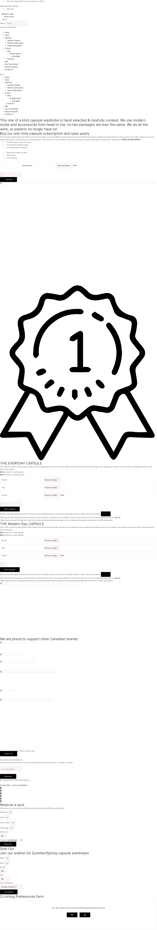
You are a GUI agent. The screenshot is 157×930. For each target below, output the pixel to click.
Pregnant (3, 840)
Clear (75, 165)
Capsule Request (6, 883)
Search (2, 23)
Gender (4, 495)
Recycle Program (11, 67)
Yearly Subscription (14, 46)
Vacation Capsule (13, 40)
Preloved (10, 59)
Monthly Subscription (15, 43)
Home (7, 32)
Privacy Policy (5, 785)
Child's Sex (4, 832)
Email (2, 817)
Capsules (8, 38)
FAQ (6, 62)
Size (3, 487)
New (9, 51)
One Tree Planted (11, 64)
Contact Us (9, 69)
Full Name (4, 812)
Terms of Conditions (20, 785)
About (7, 35)
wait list (117, 517)
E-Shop (7, 48)
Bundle (4, 480)
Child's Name (5, 823)
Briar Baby (16, 56)
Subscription (27, 165)
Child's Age (4, 828)
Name (2, 858)
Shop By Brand (15, 54)
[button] (78, 19)
